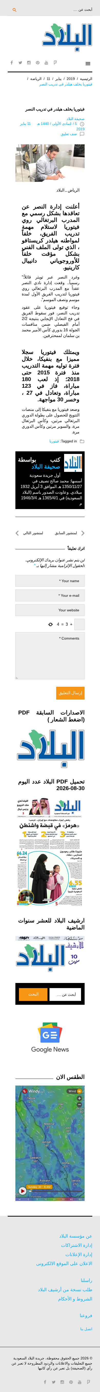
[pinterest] (38, 62)
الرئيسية (86, 79)
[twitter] (20, 62)
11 (48, 79)
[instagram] (29, 62)
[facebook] (11, 62)
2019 (71, 79)
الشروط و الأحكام (75, 1298)
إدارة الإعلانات (78, 1254)
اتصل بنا (86, 1329)
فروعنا (86, 1315)
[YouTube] (46, 62)
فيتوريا (54, 441)
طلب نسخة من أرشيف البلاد (65, 1289)
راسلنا (86, 1280)
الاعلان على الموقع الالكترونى (64, 1263)
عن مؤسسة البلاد (75, 1236)
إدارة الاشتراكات (76, 1245)
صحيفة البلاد (76, 119)
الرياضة (36, 79)
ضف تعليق (69, 134)
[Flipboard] (55, 62)
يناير (58, 79)
